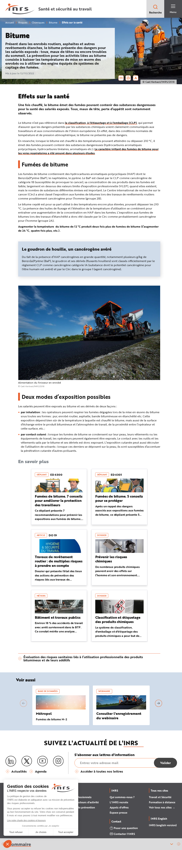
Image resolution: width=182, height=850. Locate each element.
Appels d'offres (119, 807)
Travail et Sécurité (160, 797)
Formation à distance (162, 802)
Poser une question (126, 828)
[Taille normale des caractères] (135, 78)
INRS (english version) (163, 825)
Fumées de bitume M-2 (51, 719)
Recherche (155, 12)
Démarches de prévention (79, 807)
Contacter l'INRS (124, 834)
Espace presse (118, 812)
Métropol (44, 713)
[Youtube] (42, 761)
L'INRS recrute (119, 802)
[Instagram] (58, 761)
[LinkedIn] (11, 761)
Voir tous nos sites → (162, 807)
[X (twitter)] (26, 761)
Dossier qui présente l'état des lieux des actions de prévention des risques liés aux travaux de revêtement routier (58, 577)
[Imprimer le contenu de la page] (128, 78)
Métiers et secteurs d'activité (81, 802)
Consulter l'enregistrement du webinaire (118, 715)
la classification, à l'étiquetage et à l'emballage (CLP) (101, 123)
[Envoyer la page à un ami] (121, 78)
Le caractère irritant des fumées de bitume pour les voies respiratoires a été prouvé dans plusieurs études (88, 151)
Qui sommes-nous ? (122, 797)
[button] (178, 844)
